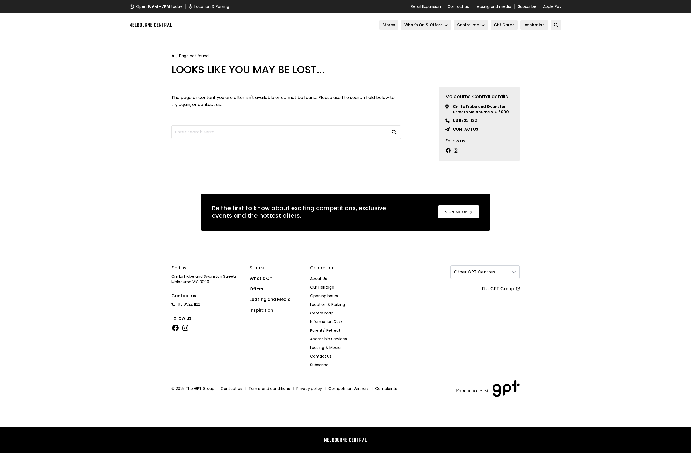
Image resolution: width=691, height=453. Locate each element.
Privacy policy (309, 388)
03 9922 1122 (465, 120)
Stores (257, 267)
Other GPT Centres (474, 272)
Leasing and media (493, 6)
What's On (261, 278)
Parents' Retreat (325, 330)
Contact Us (320, 356)
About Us (318, 278)
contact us (209, 104)
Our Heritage (322, 287)
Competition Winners (348, 388)
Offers (256, 288)
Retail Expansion (426, 6)
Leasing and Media (270, 299)
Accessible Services (328, 339)
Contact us (458, 6)
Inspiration (261, 310)
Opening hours (324, 295)
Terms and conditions (269, 388)
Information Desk (326, 321)
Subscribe (527, 6)
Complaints (386, 388)
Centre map (321, 313)
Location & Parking (327, 304)
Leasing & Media (325, 347)
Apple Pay (552, 6)
